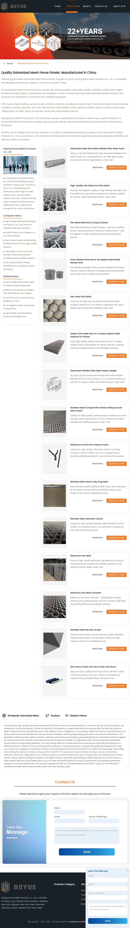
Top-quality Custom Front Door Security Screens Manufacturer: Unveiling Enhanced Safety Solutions (19, 255)
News (86, 6)
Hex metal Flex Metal (80, 296)
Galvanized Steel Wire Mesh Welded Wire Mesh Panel (97, 148)
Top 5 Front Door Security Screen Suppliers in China (18, 299)
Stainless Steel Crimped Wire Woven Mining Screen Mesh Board (96, 409)
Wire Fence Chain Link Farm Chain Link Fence (93, 666)
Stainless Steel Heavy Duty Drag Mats (89, 481)
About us (118, 6)
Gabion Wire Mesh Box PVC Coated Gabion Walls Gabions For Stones (95, 335)
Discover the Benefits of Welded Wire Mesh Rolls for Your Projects (18, 292)
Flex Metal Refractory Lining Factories (89, 222)
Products (72, 6)
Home (58, 6)
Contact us (100, 6)
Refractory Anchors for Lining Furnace (89, 444)
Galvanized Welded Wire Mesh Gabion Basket (93, 370)
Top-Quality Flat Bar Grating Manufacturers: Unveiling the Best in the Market (19, 266)
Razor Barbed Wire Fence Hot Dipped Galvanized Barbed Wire (95, 261)
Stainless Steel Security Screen (85, 629)
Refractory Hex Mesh (80, 555)
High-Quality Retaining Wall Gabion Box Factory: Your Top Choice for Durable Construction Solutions (19, 225)
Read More (98, 167)
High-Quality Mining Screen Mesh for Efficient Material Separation (18, 284)
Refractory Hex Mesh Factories (85, 592)
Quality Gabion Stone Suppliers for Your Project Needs (19, 234)
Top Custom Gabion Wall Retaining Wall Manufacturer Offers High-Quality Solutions (20, 243)
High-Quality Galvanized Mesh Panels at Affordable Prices (17, 315)
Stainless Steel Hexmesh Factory (86, 518)
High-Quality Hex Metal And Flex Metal (89, 185)
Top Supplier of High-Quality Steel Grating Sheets (19, 307)
